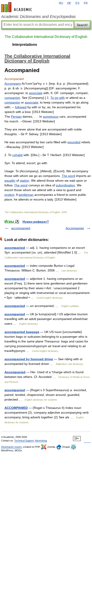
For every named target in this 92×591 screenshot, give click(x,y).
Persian (16, 116)
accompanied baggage (21, 332)
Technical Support (24, 440)
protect (9, 194)
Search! (82, 25)
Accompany (12, 83)
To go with (57, 97)
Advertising (41, 440)
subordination (65, 185)
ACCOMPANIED (16, 408)
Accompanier (75, 228)
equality (9, 180)
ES (77, 3)
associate (35, 93)
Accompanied (14, 372)
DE (69, 3)
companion (12, 97)
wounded (73, 142)
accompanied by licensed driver (28, 359)
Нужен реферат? (36, 221)
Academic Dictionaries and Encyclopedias (38, 16)
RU (61, 3)
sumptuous (51, 116)
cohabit (17, 155)
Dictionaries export (11, 446)
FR (86, 3)
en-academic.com (17, 7)
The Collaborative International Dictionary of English (46, 37)
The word (68, 176)
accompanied (20, 228)
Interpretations (24, 44)
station (24, 180)
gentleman (26, 194)
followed (21, 107)
